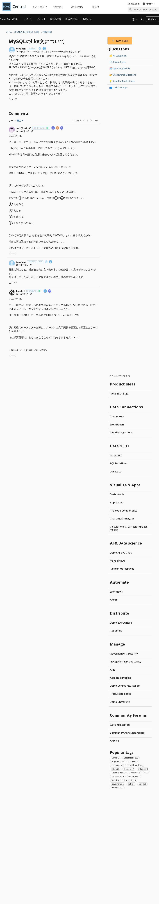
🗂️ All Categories (117, 55)
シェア (13, 99)
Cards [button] (115, 757)
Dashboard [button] (136, 765)
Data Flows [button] (134, 776)
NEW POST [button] (122, 40)
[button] (12, 50)
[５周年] (45, 291)
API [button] (146, 772)
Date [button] (115, 780)
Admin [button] (143, 769)
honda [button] (19, 291)
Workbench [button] (117, 787)
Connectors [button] (117, 765)
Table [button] (131, 784)
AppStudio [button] (130, 780)
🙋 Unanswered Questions (122, 74)
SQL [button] (142, 784)
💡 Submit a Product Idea (122, 81)
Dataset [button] (133, 761)
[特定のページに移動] (96, 120)
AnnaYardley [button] (57, 51)
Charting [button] (129, 769)
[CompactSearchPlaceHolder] (142, 19)
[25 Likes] (57, 128)
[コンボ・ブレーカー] (40, 48)
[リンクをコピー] (79, 51)
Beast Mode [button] (131, 757)
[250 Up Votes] (62, 128)
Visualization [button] (117, 776)
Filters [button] (115, 769)
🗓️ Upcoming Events (119, 68)
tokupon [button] (21, 48)
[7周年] (44, 48)
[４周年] (53, 128)
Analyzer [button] (135, 772)
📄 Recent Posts (117, 62)
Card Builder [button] (118, 772)
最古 (20, 120)
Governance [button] (117, 784)
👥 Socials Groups (118, 87)
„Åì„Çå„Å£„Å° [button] (23, 128)
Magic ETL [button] (117, 761)
